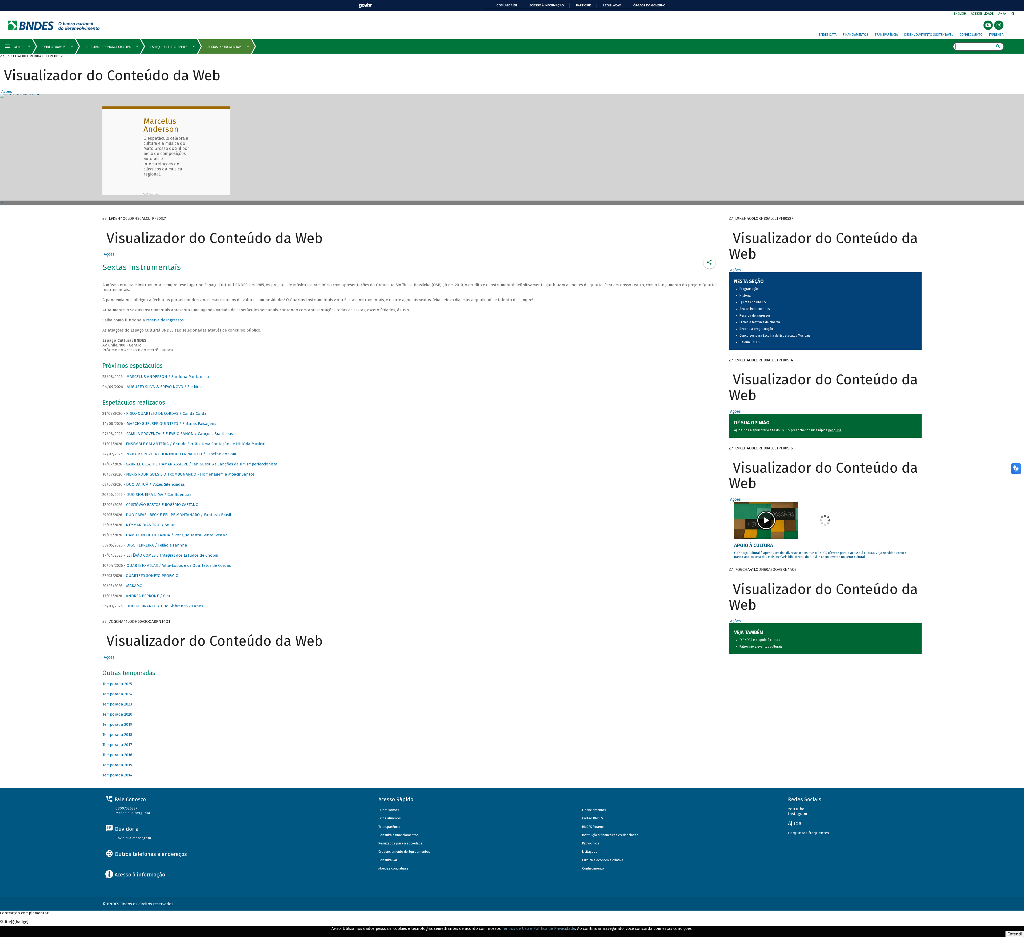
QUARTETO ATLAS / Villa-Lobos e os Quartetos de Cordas (179, 565)
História (745, 295)
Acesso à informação (546, 5)
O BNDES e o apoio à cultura (759, 640)
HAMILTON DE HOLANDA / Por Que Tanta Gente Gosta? (176, 535)
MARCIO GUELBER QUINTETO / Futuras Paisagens (171, 423)
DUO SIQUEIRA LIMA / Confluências (158, 494)
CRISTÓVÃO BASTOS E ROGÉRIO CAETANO (162, 504)
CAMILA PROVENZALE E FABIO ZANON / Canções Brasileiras (179, 433)
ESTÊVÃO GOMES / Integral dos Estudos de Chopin (172, 555)
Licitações (589, 852)
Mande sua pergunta (132, 813)
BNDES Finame (593, 827)
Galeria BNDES (749, 342)
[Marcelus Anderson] (145, 193)
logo (54, 25)
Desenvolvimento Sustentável (928, 35)
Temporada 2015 (117, 765)
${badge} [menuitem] (14, 921)
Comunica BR (507, 5)
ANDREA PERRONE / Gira (148, 595)
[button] (6, 91)
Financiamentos (855, 35)
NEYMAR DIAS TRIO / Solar (150, 525)
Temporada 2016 (117, 754)
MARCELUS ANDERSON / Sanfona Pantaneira (167, 376)
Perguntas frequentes (808, 833)
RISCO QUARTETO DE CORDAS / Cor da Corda (166, 413)
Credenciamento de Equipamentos (404, 852)
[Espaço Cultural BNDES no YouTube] (157, 193)
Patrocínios (590, 843)
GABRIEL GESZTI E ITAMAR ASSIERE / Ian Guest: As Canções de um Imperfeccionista (202, 464)
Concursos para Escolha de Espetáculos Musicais (774, 335)
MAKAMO (134, 585)
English (960, 13)
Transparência (886, 35)
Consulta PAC (388, 860)
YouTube (796, 809)
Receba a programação (756, 329)
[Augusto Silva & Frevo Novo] (151, 193)
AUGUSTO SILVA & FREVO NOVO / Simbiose (165, 386)
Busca (947, 47)
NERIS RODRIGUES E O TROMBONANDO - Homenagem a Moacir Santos (190, 474)
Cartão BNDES (592, 818)
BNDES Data (828, 35)
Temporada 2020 (117, 714)
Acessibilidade (982, 13)
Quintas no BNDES (752, 302)
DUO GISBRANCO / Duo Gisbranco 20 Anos (164, 606)
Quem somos (388, 810)
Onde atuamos (389, 818)
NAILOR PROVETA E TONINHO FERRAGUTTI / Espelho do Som (181, 454)
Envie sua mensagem (133, 838)
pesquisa (835, 430)
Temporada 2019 (117, 724)
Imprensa (996, 35)
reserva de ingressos (165, 320)
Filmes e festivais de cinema (759, 322)
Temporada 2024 (117, 694)
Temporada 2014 (117, 775)
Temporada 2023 (117, 704)
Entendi (1014, 933)
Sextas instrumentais (754, 309)
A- (1005, 13)
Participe (583, 5)
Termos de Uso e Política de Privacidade (538, 928)
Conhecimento (971, 35)
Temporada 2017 (117, 744)
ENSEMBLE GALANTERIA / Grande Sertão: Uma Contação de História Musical (196, 443)
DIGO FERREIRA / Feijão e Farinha (156, 545)
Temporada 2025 (117, 683)
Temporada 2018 (117, 734)
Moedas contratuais (393, 868)
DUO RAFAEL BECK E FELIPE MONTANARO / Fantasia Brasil (178, 514)
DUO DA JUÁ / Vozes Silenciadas (155, 484)
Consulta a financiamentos (398, 835)
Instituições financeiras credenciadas (610, 835)
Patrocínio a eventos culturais (760, 646)
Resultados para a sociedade (400, 843)
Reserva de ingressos (755, 315)
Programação (749, 289)
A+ (1000, 13)
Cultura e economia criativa (602, 860)
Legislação (612, 5)
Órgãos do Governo (649, 5)
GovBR (365, 5)
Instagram (797, 813)
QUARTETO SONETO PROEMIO (152, 575)
